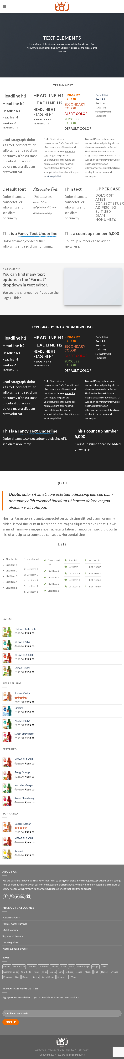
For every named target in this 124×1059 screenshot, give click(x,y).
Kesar (36, 972)
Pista (17, 977)
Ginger (95, 966)
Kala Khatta (26, 972)
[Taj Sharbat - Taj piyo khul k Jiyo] (62, 6)
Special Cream (48, 977)
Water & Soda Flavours (15, 948)
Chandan (32, 966)
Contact (83, 1050)
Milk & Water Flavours (14, 923)
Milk (96, 972)
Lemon (53, 972)
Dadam (54, 966)
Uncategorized (10, 942)
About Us (40, 1050)
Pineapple (7, 977)
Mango (79, 972)
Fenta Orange (83, 966)
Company (71, 1050)
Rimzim (35, 977)
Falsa (71, 966)
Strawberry (62, 977)
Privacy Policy (56, 1050)
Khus (44, 972)
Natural (104, 972)
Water (73, 977)
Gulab (104, 966)
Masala (88, 972)
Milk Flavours (10, 929)
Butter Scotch (19, 966)
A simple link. (54, 176)
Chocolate (43, 966)
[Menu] (4, 6)
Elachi (63, 966)
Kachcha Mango (10, 972)
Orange (114, 972)
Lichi (61, 972)
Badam (6, 966)
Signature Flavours (12, 935)
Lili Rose (69, 972)
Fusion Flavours (11, 917)
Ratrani (25, 977)
